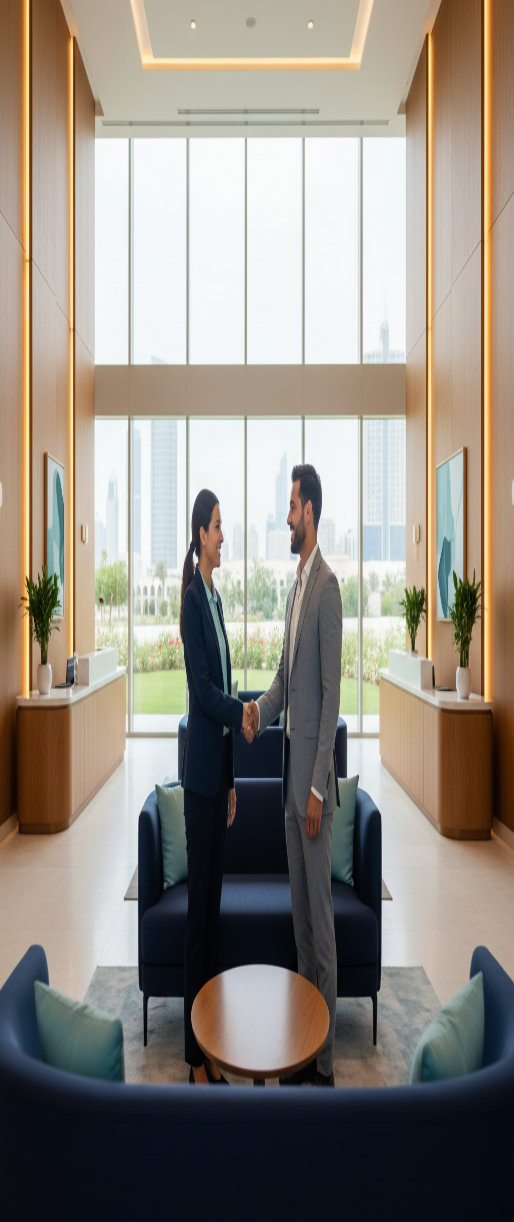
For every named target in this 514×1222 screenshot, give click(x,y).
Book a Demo (14, 81)
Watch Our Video (54, 81)
